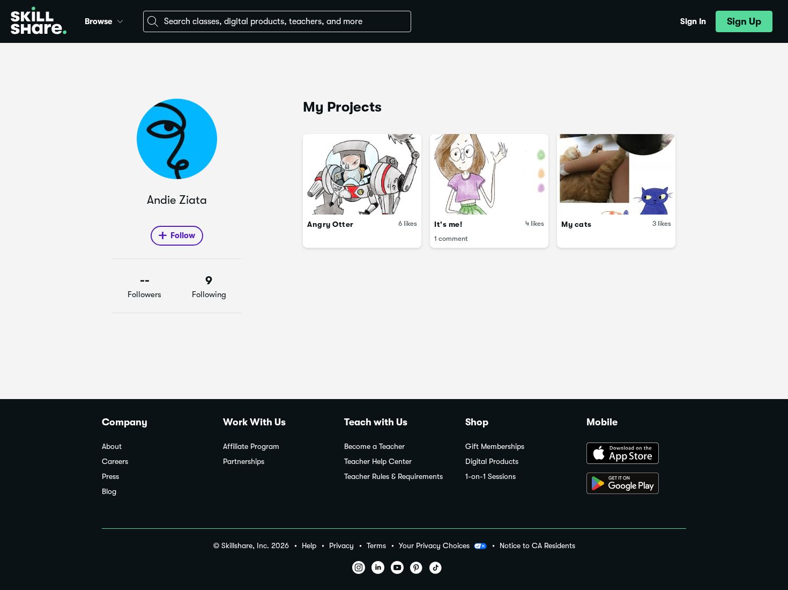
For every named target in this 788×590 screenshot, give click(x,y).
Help (309, 546)
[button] (120, 20)
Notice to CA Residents (537, 546)
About (112, 446)
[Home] (38, 21)
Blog (109, 492)
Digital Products (491, 462)
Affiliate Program (251, 446)
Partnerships (243, 462)
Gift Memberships (494, 446)
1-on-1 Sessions (490, 477)
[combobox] (277, 21)
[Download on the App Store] (636, 454)
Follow (182, 235)
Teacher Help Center (378, 462)
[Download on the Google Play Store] (636, 484)
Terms (376, 546)
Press (110, 477)
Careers (115, 462)
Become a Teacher (374, 446)
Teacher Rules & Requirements (393, 477)
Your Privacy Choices (434, 545)
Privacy (341, 546)
